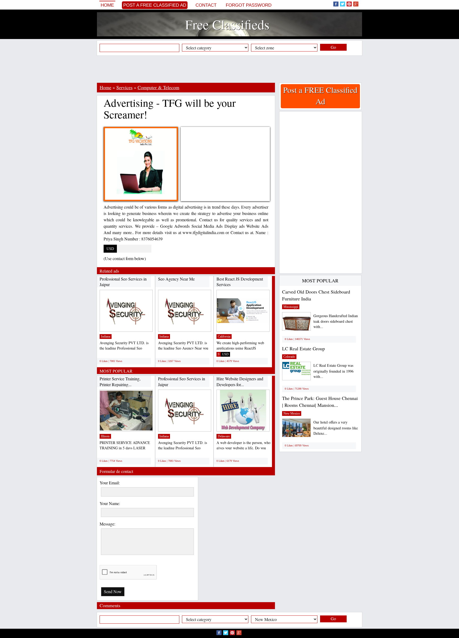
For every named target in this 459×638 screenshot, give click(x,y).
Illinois (105, 436)
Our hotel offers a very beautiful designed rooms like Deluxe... (335, 428)
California (224, 336)
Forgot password (248, 5)
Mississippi (290, 307)
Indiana (105, 336)
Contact (206, 5)
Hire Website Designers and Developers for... (239, 381)
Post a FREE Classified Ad (154, 5)
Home (107, 5)
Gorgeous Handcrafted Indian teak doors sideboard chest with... (335, 321)
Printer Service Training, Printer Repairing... (120, 381)
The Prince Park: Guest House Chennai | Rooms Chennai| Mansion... (320, 401)
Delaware (224, 436)
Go (333, 47)
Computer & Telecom (158, 87)
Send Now (113, 591)
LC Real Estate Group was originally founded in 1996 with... (333, 371)
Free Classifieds (227, 24)
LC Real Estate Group (303, 348)
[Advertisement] (229, 69)
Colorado (289, 357)
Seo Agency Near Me (176, 279)
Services (124, 87)
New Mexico (291, 413)
